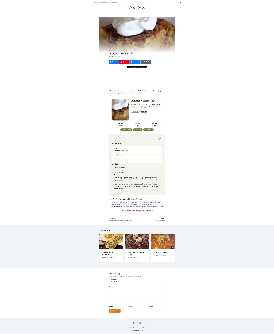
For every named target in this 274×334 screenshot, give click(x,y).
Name (111, 306)
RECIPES (111, 50)
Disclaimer (132, 327)
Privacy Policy (141, 327)
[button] (160, 148)
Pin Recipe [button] (144, 111)
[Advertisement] (137, 79)
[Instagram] (140, 323)
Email (131, 306)
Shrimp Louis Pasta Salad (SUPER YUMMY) (121, 220)
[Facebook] (177, 2)
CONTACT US (113, 2)
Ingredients (115, 140)
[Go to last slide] (102, 247)
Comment (112, 287)
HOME (95, 2)
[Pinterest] (180, 2)
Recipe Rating (113, 279)
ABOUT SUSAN (103, 2)
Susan (111, 56)
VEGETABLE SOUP (160, 252)
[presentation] (111, 241)
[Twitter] (137, 323)
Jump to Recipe (133, 67)
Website (150, 306)
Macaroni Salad (160, 220)
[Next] (172, 247)
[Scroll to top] (270, 331)
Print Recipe (143, 67)
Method (159, 140)
